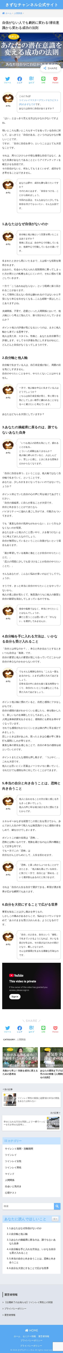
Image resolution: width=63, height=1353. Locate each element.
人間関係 (21, 1039)
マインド (9, 1174)
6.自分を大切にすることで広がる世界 (29, 1268)
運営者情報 (9, 1315)
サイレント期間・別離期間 (19, 1148)
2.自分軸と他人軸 (18, 1234)
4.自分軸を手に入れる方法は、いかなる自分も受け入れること (32, 1251)
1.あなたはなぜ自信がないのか (25, 1228)
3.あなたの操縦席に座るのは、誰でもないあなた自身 (32, 1241)
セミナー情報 (29, 1336)
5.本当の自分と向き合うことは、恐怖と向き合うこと (32, 1260)
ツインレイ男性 (13, 1167)
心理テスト (11, 1192)
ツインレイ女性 (13, 1161)
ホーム (17, 1336)
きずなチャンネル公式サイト (31, 4)
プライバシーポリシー (15, 1308)
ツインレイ (11, 1155)
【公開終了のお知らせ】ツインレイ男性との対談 (28, 1302)
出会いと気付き (13, 1186)
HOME (33, 1330)
